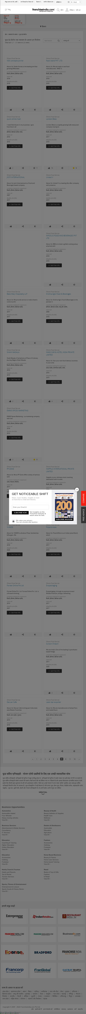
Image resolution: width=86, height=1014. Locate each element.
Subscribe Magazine (64, 519)
